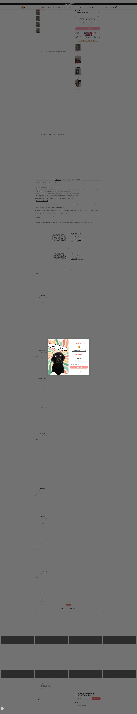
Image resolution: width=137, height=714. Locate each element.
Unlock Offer (79, 367)
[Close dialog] (88, 340)
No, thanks (79, 373)
